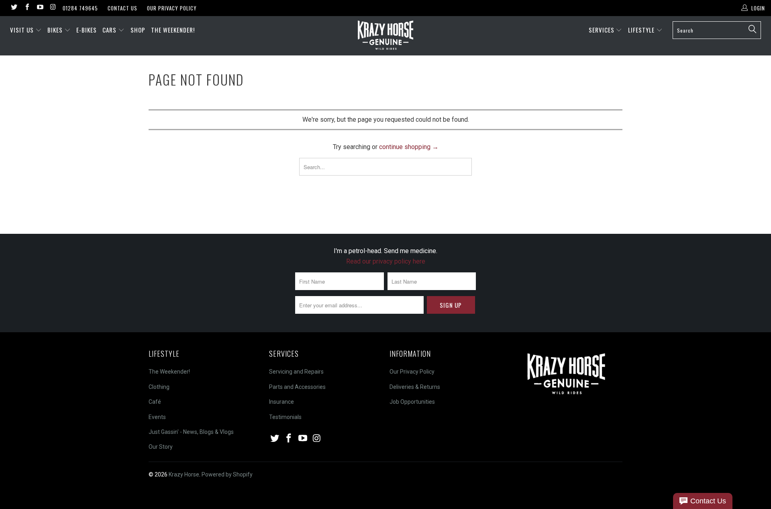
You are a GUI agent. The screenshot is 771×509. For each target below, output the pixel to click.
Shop (138, 29)
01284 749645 (80, 8)
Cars (110, 29)
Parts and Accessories (297, 387)
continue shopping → (409, 147)
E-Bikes (86, 29)
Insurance (281, 402)
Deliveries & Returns (415, 387)
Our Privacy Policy (172, 8)
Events (157, 417)
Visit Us (22, 29)
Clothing (159, 387)
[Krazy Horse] (385, 35)
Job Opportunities (412, 402)
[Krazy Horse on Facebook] (26, 8)
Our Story (161, 447)
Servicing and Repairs (296, 371)
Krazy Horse (184, 474)
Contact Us (122, 8)
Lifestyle (642, 29)
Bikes (55, 29)
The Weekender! (173, 29)
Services (602, 29)
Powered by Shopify (227, 474)
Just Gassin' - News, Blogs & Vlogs (191, 432)
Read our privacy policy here (385, 261)
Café (155, 402)
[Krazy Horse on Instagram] (52, 8)
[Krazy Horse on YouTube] (39, 8)
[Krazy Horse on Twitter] (13, 8)
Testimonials (285, 417)
